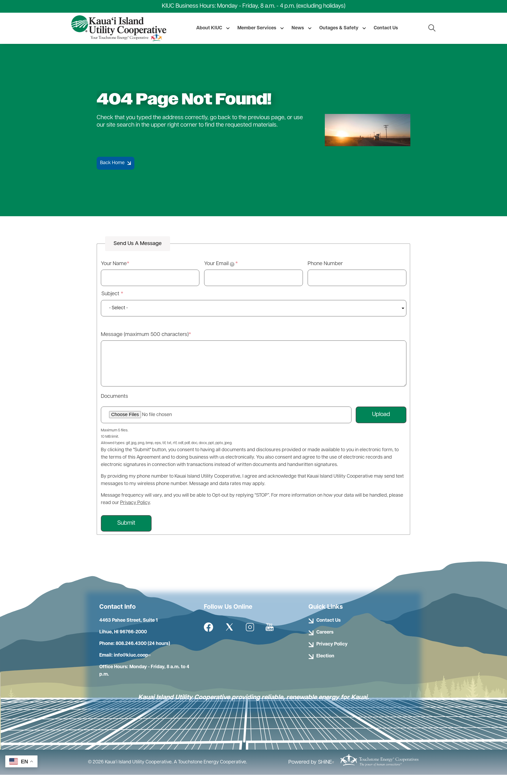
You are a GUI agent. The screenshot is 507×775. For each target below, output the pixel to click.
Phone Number (325, 263)
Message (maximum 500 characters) (145, 334)
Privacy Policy (135, 503)
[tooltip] (232, 264)
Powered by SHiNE (310, 762)
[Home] (118, 28)
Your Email (218, 263)
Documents (114, 396)
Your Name (114, 263)
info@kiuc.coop (131, 655)
